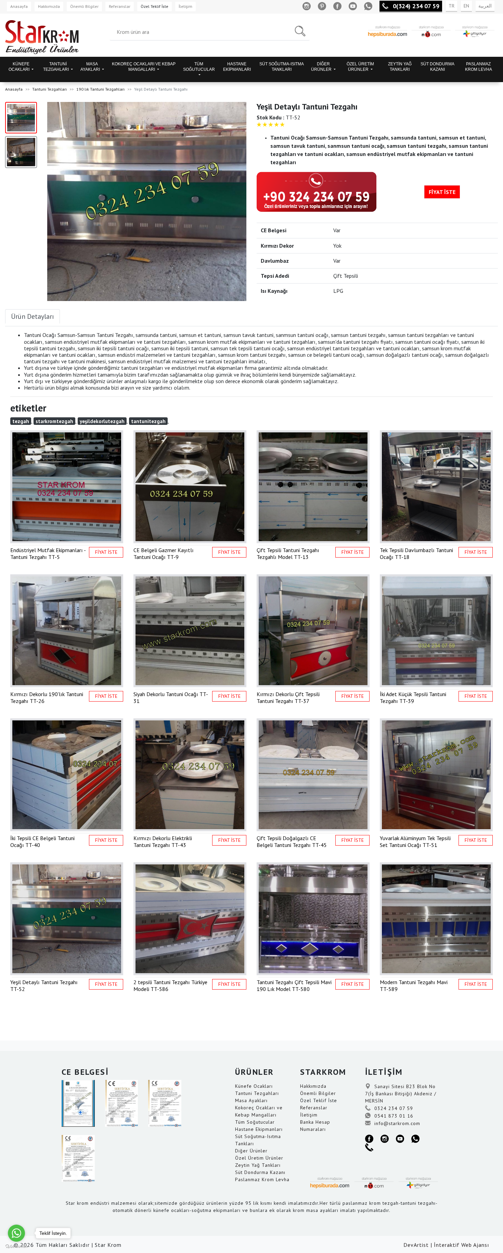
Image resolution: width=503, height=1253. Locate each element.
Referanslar (119, 6)
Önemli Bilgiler (84, 6)
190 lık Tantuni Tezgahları (100, 89)
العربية (485, 6)
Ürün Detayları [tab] (32, 316)
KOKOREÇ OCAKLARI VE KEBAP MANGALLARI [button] (144, 67)
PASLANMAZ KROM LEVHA (478, 67)
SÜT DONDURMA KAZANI (437, 67)
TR (451, 6)
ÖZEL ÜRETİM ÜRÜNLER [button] (360, 67)
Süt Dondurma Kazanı (260, 1172)
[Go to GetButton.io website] (16, 1246)
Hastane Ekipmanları (259, 1129)
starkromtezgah (54, 421)
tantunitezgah (148, 421)
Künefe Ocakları (254, 1086)
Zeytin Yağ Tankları (258, 1165)
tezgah (20, 421)
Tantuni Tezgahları (49, 89)
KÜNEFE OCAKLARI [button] (19, 67)
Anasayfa (19, 6)
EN (466, 6)
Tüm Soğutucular (255, 1122)
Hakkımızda (49, 6)
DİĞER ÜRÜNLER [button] (322, 67)
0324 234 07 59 (393, 1108)
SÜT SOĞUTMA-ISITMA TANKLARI (281, 67)
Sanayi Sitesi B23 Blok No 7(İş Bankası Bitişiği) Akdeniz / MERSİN (400, 1093)
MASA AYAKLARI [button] (90, 67)
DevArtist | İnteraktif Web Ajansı (446, 1244)
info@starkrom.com (396, 1123)
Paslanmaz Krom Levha (262, 1179)
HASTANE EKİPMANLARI (237, 67)
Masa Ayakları (251, 1100)
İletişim (185, 6)
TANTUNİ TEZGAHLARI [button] (56, 67)
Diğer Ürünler (251, 1151)
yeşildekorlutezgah (102, 421)
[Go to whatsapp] (16, 1233)
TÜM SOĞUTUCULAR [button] (199, 67)
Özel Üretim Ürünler (259, 1158)
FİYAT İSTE (442, 191)
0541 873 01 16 (393, 1116)
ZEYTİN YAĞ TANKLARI (400, 67)
